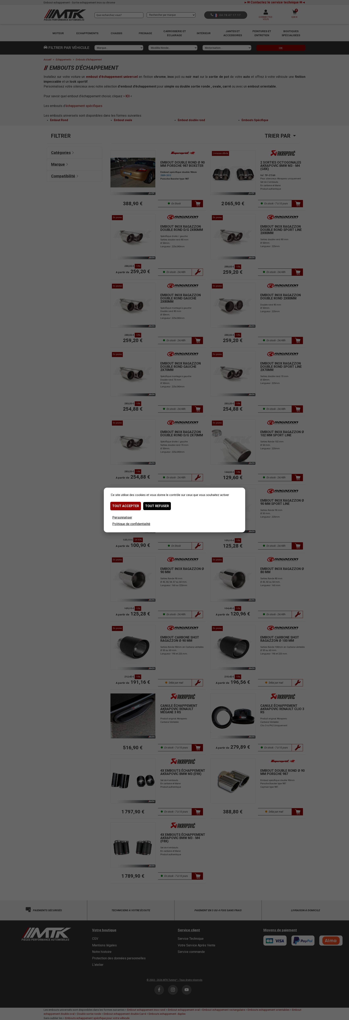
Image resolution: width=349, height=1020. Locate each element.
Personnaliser (122, 517)
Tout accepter (125, 506)
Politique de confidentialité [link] (131, 524)
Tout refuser (157, 506)
